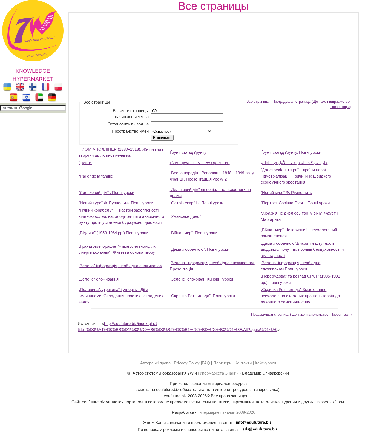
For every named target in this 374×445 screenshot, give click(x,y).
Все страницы (257, 102)
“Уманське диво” (185, 216)
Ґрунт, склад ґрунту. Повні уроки (291, 152)
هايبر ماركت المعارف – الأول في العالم (294, 162)
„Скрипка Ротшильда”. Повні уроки (202, 295)
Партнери (222, 363)
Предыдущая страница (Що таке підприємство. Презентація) (301, 314)
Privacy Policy (187, 363)
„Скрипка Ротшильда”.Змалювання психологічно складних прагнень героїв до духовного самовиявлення (300, 295)
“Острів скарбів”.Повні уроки (196, 203)
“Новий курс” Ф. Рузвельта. (286, 192)
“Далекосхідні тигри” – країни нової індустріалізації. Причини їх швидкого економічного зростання (296, 175)
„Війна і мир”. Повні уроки (193, 232)
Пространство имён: (131, 131)
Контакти (243, 363)
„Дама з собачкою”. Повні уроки (199, 249)
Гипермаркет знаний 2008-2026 (226, 412)
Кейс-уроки (265, 363)
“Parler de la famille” (96, 176)
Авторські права (155, 363)
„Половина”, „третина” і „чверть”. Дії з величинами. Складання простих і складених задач (121, 295)
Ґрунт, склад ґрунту (188, 152)
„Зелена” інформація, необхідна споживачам (120, 265)
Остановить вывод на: (129, 124)
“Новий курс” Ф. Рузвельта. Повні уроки (116, 203)
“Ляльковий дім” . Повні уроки (106, 192)
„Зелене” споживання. (99, 279)
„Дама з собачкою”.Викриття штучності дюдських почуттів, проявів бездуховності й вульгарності (302, 249)
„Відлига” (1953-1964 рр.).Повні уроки (113, 232)
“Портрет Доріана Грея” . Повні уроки (295, 203)
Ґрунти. (85, 162)
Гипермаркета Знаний (218, 373)
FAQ (206, 363)
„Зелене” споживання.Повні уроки (201, 279)
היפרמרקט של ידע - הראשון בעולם (200, 162)
